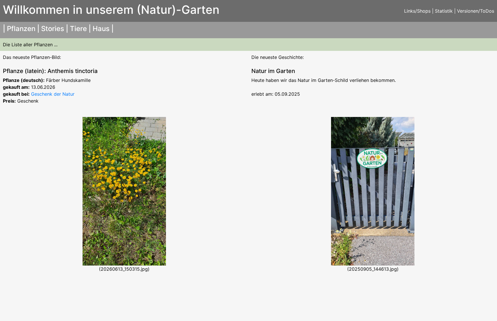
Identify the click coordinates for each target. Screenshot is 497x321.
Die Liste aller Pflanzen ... (30, 44)
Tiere (78, 28)
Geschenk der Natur (52, 94)
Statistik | (446, 11)
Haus (101, 28)
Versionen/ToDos (475, 11)
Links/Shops (417, 11)
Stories (52, 28)
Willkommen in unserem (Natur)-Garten (111, 10)
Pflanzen (21, 28)
